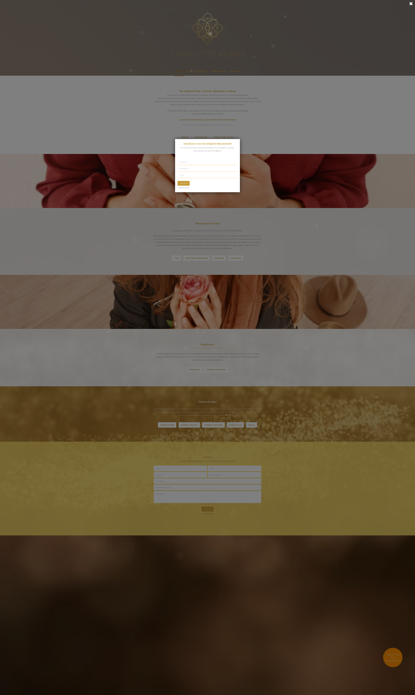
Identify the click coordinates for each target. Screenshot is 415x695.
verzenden (184, 183)
